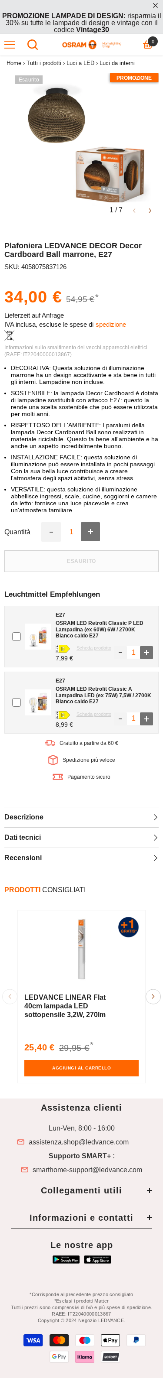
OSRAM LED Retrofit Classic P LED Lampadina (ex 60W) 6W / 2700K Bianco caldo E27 (99, 629)
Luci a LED (80, 63)
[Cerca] (32, 44)
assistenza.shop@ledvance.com (79, 1142)
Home (14, 63)
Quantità (17, 532)
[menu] (9, 44)
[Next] (150, 210)
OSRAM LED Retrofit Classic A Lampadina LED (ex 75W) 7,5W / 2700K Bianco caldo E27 (103, 695)
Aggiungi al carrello (81, 1068)
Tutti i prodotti (44, 63)
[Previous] (134, 210)
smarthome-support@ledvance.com (87, 1170)
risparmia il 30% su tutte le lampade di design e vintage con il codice (81, 22)
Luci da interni (117, 63)
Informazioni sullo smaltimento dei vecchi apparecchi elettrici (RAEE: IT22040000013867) (75, 351)
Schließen (155, 5)
